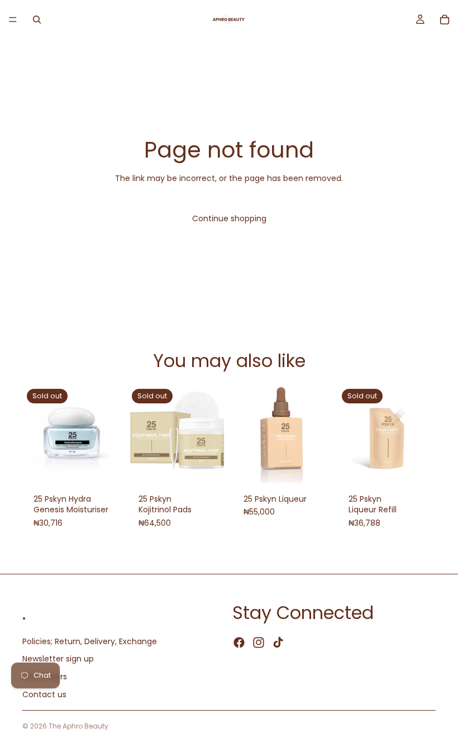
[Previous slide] (139, 433)
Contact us (44, 694)
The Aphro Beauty (78, 726)
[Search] (37, 19)
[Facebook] (239, 643)
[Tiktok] (278, 643)
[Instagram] (258, 643)
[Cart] (444, 19)
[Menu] (13, 19)
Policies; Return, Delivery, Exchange (89, 641)
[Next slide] (213, 433)
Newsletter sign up (58, 659)
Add (322, 464)
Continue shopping (229, 218)
